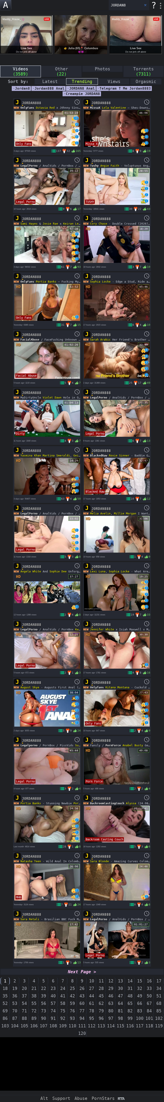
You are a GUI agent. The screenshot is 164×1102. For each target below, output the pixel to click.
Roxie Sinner (119, 455)
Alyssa (131, 803)
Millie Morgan (125, 513)
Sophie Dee (58, 571)
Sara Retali (29, 919)
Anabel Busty (133, 745)
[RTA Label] (121, 1099)
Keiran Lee (71, 223)
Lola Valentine (114, 107)
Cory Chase (98, 223)
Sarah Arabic (100, 339)
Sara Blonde (99, 861)
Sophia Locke (100, 281)
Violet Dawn (52, 397)
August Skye (29, 687)
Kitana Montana (117, 687)
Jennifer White (102, 629)
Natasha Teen (30, 861)
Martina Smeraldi (56, 455)
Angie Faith (109, 165)
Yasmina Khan (30, 455)
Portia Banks (46, 281)
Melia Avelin (100, 513)
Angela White (30, 571)
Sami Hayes (29, 223)
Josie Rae (50, 223)
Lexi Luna (97, 571)
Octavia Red (45, 107)
